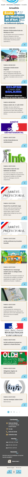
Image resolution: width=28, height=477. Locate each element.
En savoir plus (24, 45)
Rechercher (9, 472)
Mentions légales (10, 467)
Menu (14, 472)
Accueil (3, 4)
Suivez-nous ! (15, 461)
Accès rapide (18, 472)
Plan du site (18, 467)
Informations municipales (13, 4)
